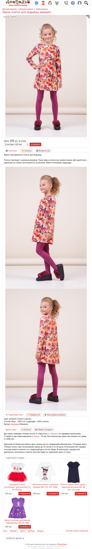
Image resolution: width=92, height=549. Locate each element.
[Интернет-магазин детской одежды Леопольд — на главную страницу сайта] (16, 3)
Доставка (12, 430)
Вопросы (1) (44, 151)
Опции (40, 531)
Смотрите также (15, 458)
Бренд (31, 531)
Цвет (22, 531)
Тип (4, 531)
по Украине (53, 434)
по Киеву (35, 436)
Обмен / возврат (45, 430)
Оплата (27, 430)
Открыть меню (15, 538)
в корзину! (35, 144)
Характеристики (15, 415)
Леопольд (61, 544)
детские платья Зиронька (77, 531)
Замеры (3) (35, 415)
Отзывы (28, 151)
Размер (13, 531)
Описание (12, 151)
